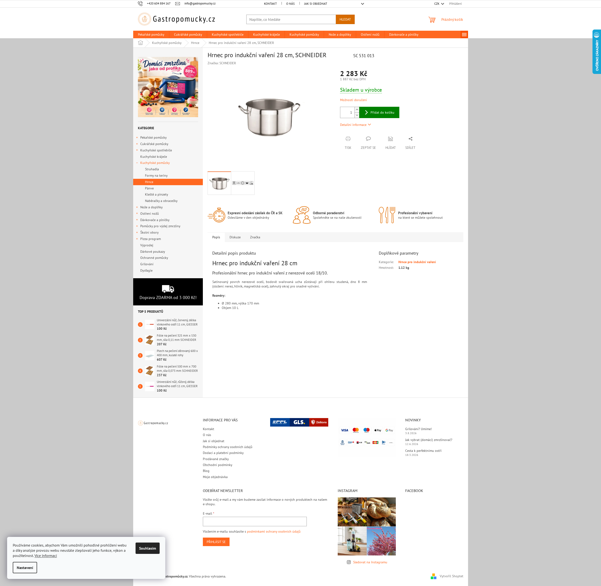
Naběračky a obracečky (161, 201)
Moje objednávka (215, 477)
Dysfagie (146, 270)
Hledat (345, 19)
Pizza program (150, 239)
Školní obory (149, 232)
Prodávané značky (216, 459)
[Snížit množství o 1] (356, 115)
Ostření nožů (149, 213)
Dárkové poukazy (152, 251)
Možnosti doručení (353, 100)
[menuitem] (151, 34)
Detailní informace (353, 125)
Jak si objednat (315, 4)
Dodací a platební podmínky (223, 453)
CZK (437, 4)
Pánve (149, 188)
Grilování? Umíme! (418, 429)
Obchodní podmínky (217, 465)
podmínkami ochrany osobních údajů (274, 531)
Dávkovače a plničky (155, 220)
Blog (206, 471)
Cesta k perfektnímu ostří (423, 451)
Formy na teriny (156, 175)
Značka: (222, 63)
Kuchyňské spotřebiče (156, 150)
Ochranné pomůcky (154, 258)
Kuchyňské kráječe (153, 156)
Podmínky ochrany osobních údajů (227, 447)
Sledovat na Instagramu (370, 562)
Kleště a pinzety (156, 194)
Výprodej (146, 245)
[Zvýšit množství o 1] (356, 109)
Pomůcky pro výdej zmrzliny (160, 226)
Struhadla (152, 169)
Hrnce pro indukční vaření (417, 262)
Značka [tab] (255, 237)
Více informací (45, 555)
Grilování (146, 264)
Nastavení (25, 567)
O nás (290, 4)
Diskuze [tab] (235, 237)
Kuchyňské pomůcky (155, 163)
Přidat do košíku (382, 112)
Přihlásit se (216, 542)
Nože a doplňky (151, 207)
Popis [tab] (216, 237)
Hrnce (149, 182)
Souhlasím (147, 548)
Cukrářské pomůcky (154, 144)
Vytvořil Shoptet (451, 576)
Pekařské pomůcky (153, 137)
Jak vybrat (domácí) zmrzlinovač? (428, 440)
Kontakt (270, 4)
